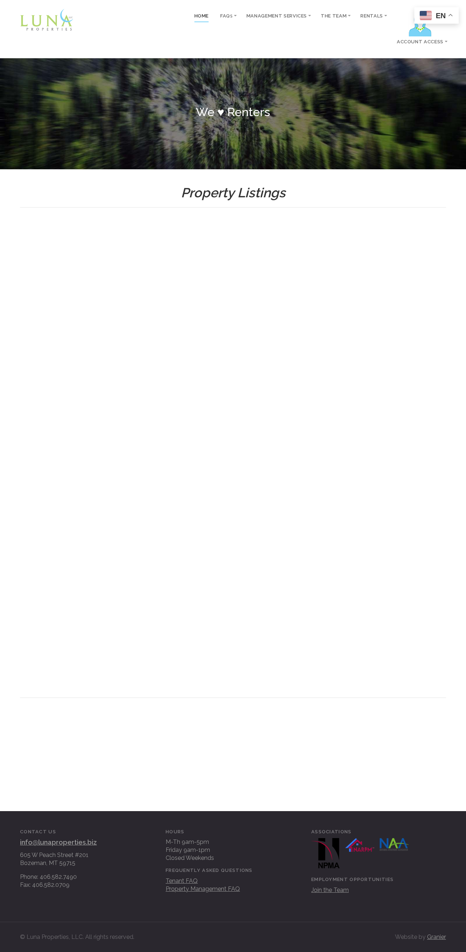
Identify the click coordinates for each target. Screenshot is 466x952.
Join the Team (330, 889)
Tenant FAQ (182, 880)
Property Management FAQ (203, 888)
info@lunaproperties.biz (58, 842)
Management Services (276, 16)
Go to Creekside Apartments (378, 722)
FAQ (226, 16)
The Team (334, 16)
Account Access (420, 41)
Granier (436, 936)
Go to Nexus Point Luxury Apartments (379, 750)
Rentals (371, 16)
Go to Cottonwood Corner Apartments (233, 722)
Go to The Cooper (87, 722)
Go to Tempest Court (378, 778)
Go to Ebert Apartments (233, 750)
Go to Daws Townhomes (87, 750)
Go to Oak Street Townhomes (87, 778)
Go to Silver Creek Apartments (233, 778)
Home (201, 16)
